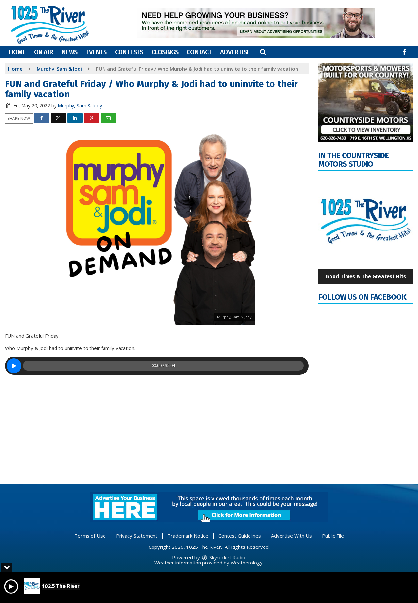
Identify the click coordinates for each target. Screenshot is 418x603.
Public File (333, 535)
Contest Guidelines (239, 535)
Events (96, 52)
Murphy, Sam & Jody (80, 106)
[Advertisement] (256, 23)
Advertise (235, 52)
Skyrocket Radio (226, 557)
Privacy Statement (136, 535)
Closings (165, 52)
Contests (129, 52)
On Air (43, 52)
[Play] (14, 365)
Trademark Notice (188, 535)
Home (17, 52)
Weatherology (247, 562)
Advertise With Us (291, 535)
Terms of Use (90, 535)
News (69, 52)
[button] (262, 52)
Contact (199, 52)
